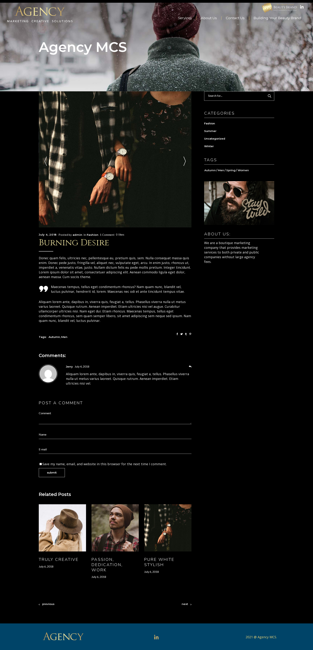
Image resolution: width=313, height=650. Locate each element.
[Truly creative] (62, 527)
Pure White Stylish (159, 562)
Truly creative (59, 559)
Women (243, 170)
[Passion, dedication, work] (115, 527)
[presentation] (45, 161)
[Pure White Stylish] (167, 527)
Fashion (93, 234)
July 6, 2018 (46, 566)
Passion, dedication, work (107, 565)
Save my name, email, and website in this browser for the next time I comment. (104, 464)
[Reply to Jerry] (190, 366)
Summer (210, 131)
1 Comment (107, 234)
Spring (230, 170)
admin (77, 234)
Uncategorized (214, 138)
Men (64, 337)
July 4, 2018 (48, 234)
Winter (209, 146)
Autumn (54, 337)
